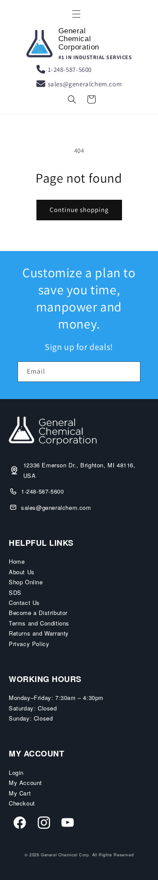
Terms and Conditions (39, 623)
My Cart (20, 793)
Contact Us (24, 602)
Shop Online (26, 582)
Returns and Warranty (39, 633)
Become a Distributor (38, 612)
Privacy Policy (29, 644)
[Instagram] (44, 824)
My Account (25, 782)
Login (16, 772)
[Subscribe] (130, 371)
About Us (22, 572)
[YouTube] (67, 824)
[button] (76, 14)
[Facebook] (20, 824)
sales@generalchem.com (85, 84)
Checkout (22, 803)
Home (17, 561)
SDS (15, 592)
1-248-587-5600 (70, 69)
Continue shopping (79, 209)
